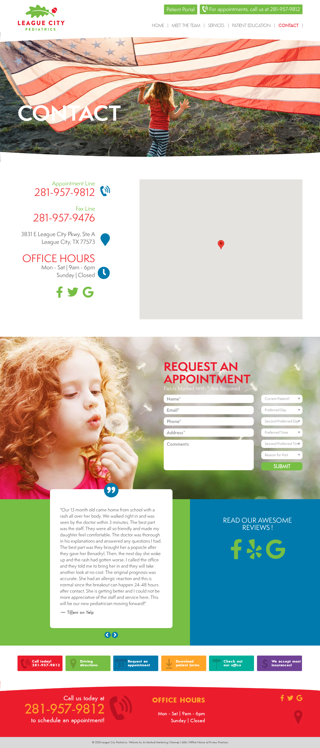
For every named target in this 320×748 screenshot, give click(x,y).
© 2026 (97, 696)
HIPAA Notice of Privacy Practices (208, 696)
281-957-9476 (64, 217)
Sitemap (174, 696)
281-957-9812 (64, 192)
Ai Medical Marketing (155, 696)
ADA (184, 696)
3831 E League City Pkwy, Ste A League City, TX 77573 (58, 238)
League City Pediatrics (114, 696)
